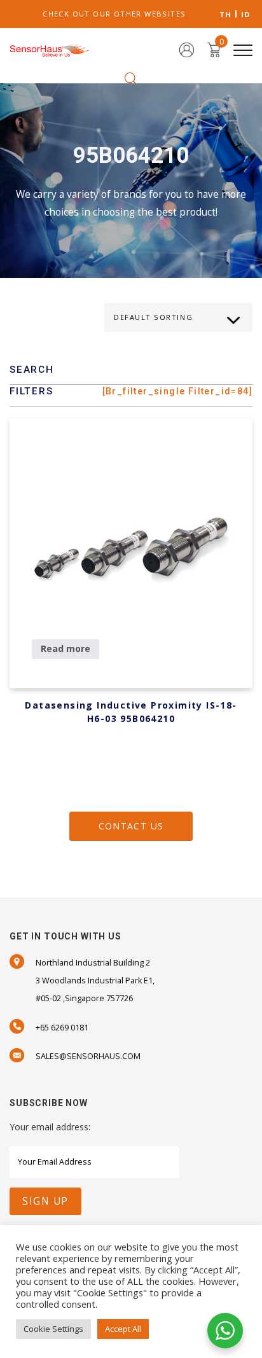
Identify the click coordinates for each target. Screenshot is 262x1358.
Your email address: (50, 1127)
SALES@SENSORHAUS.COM (88, 1056)
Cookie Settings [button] (53, 1328)
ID (246, 14)
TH (225, 14)
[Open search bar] (131, 78)
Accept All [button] (123, 1328)
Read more (65, 648)
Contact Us (131, 826)
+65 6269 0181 (62, 1027)
